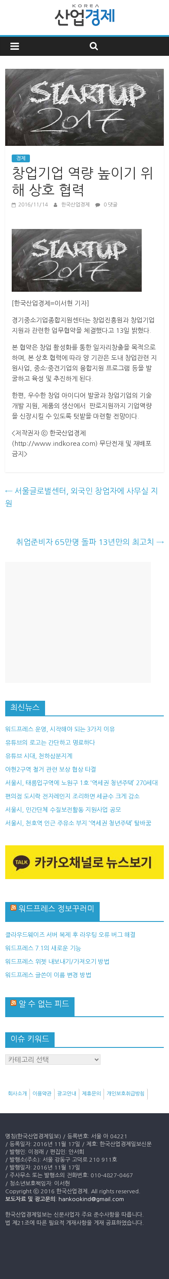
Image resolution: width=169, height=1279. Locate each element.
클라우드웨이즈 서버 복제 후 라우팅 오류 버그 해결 (70, 935)
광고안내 (66, 1093)
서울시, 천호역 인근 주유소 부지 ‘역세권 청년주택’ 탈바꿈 (78, 823)
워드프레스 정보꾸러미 (56, 909)
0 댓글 (109, 204)
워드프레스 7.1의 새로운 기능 (43, 948)
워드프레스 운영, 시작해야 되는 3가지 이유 (60, 729)
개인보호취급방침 (126, 1093)
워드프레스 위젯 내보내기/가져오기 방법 (57, 962)
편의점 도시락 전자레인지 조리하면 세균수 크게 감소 (72, 796)
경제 (21, 158)
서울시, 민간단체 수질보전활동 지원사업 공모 (63, 810)
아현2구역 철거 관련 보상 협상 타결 (50, 770)
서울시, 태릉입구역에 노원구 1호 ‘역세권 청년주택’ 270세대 (81, 783)
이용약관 (42, 1093)
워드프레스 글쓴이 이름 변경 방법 (48, 975)
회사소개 (17, 1093)
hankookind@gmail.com (91, 1199)
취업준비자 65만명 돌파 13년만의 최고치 (90, 542)
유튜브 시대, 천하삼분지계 (38, 756)
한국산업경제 (76, 204)
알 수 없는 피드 (44, 1004)
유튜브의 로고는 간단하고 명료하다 (50, 743)
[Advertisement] (78, 622)
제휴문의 (91, 1093)
